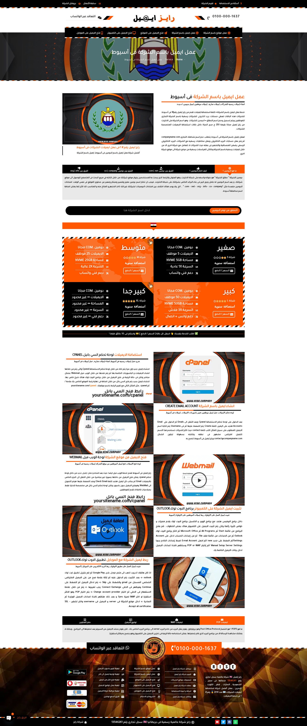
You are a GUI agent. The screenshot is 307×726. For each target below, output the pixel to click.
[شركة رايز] (80, 722)
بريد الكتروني (203, 117)
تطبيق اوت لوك (72, 573)
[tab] (230, 169)
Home (179, 60)
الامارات (226, 685)
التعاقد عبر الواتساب (108, 649)
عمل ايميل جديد (85, 473)
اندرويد (134, 573)
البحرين (238, 688)
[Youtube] (217, 722)
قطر (218, 685)
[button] (199, 377)
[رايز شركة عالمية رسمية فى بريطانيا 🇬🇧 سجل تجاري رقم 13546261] (153, 722)
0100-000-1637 (196, 649)
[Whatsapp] (235, 722)
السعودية (237, 685)
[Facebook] (229, 722)
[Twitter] (223, 722)
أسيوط (180, 104)
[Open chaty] (9, 717)
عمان (230, 688)
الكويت (210, 685)
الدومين (201, 121)
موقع (183, 150)
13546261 (232, 681)
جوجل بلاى (111, 573)
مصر (210, 681)
